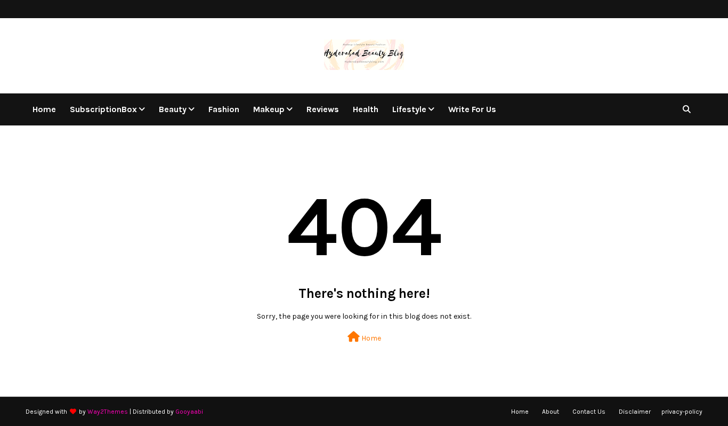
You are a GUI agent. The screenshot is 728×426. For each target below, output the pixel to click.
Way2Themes (107, 411)
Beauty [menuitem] (173, 109)
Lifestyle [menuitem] (409, 109)
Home (370, 338)
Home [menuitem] (44, 109)
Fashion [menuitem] (223, 109)
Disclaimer (635, 411)
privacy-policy (681, 411)
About (550, 411)
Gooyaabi (189, 411)
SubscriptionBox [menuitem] (103, 109)
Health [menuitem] (365, 109)
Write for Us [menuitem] (472, 109)
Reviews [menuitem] (322, 109)
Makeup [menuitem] (269, 109)
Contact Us (588, 411)
